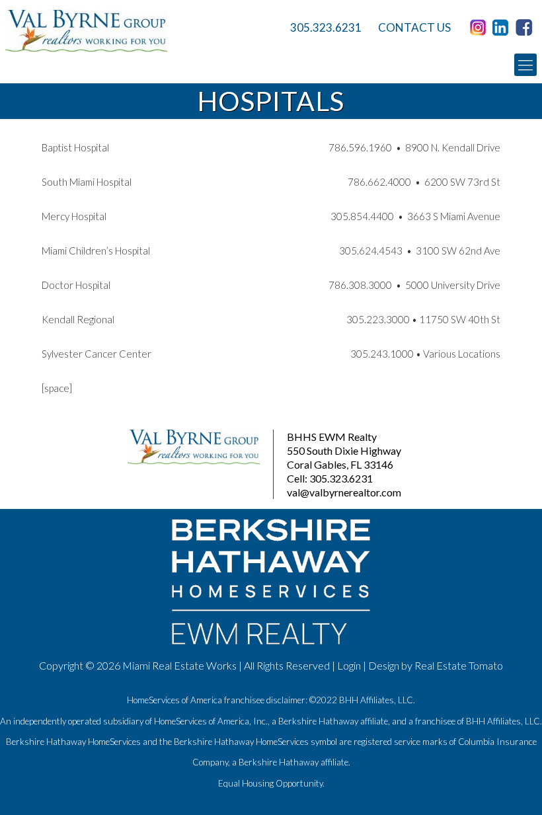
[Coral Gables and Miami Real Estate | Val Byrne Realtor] (121, 31)
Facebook (526, 28)
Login (349, 665)
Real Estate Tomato (458, 665)
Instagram (479, 28)
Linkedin (503, 28)
